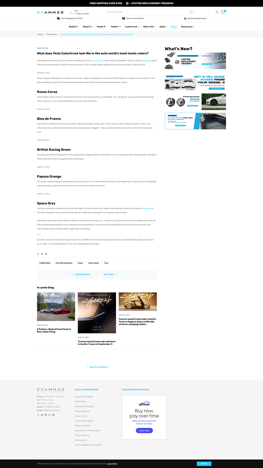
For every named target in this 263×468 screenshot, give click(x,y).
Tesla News (51, 34)
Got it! (204, 464)
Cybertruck (44, 263)
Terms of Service (82, 435)
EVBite (47, 73)
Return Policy (80, 401)
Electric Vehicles (64, 263)
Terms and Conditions (84, 421)
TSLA (106, 263)
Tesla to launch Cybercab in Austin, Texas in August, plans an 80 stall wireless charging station (137, 322)
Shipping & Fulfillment (84, 406)
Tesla (80, 263)
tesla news (93, 263)
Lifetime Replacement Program (88, 445)
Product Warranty (82, 411)
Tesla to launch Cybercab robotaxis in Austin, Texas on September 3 (97, 342)
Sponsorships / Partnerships (87, 430)
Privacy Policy (81, 416)
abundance (146, 208)
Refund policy (81, 440)
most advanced (98, 60)
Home (40, 34)
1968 (91, 181)
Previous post (82, 274)
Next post (109, 274)
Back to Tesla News (99, 367)
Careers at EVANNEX (84, 397)
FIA (52, 101)
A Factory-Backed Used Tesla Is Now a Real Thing (54, 330)
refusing (145, 60)
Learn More (112, 464)
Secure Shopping (82, 425)
